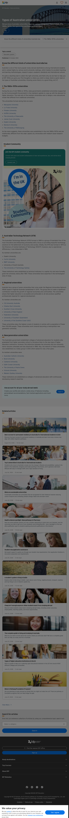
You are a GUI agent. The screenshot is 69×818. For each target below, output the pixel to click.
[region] (34, 811)
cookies (8, 811)
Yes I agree (55, 812)
